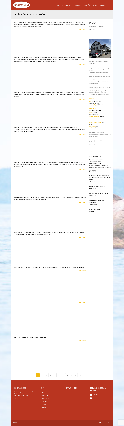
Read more (82, 29)
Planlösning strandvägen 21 (97, 132)
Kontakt (102, 5)
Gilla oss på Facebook (105, 423)
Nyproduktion (77, 5)
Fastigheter (66, 5)
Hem (58, 5)
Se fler (93, 151)
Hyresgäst (87, 5)
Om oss (95, 5)
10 (76, 375)
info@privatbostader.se (20, 399)
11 (80, 375)
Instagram (95, 398)
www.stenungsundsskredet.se (96, 26)
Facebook (95, 394)
